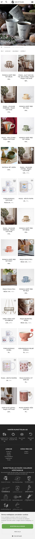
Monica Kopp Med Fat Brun (9, 76)
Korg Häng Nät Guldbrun (9, 319)
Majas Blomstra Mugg (26, 319)
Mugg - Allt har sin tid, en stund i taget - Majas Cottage (26, 76)
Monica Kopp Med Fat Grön (26, 138)
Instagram (26, 451)
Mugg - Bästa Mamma (9, 378)
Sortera (22, 51)
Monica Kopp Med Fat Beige (26, 229)
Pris (2, 51)
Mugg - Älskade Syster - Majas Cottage (26, 169)
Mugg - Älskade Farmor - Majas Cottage (9, 229)
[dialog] (17, 525)
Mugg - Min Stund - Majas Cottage (9, 138)
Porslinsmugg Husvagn (9, 199)
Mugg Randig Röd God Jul (26, 408)
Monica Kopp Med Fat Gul (26, 107)
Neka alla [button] (17, 531)
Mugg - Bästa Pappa (26, 198)
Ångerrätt (9, 454)
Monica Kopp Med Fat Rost (9, 260)
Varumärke (15, 51)
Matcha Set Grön (9, 167)
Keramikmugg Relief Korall (26, 349)
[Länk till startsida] (1, 47)
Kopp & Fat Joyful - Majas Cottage (9, 408)
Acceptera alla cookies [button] (17, 526)
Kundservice (8, 451)
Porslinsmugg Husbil (9, 349)
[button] (17, 536)
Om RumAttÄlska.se (9, 456)
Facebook (26, 453)
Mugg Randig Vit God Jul (26, 378)
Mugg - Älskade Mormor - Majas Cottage (9, 108)
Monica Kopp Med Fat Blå (26, 290)
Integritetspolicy (9, 458)
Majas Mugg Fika (26, 259)
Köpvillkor (9, 453)
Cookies (8, 459)
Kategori (7, 51)
